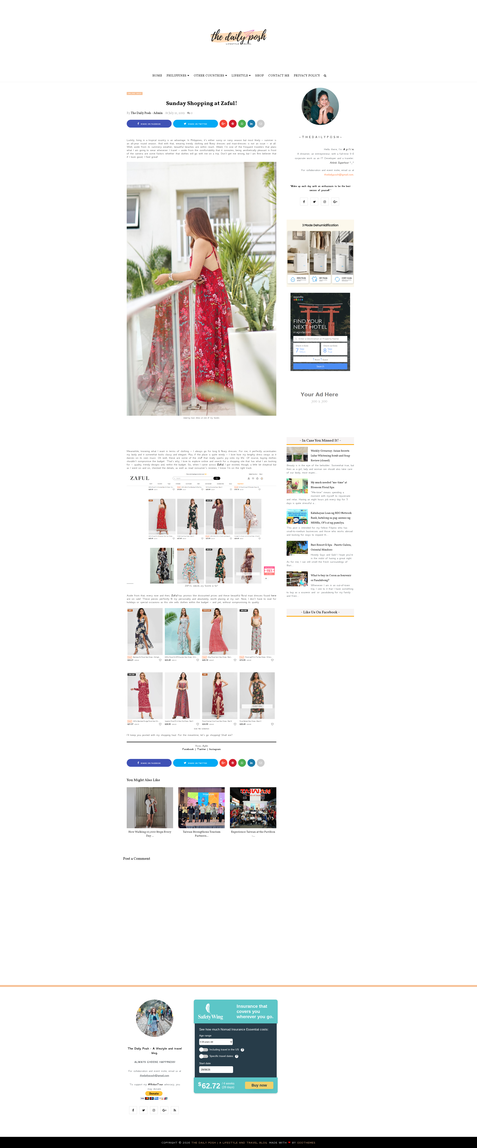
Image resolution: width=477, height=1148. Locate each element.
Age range (205, 1035)
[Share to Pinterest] (261, 124)
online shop (134, 93)
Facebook (188, 749)
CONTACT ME (278, 76)
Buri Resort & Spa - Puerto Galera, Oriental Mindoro (331, 547)
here (273, 595)
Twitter (201, 749)
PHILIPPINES (177, 76)
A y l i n (348, 149)
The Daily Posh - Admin (147, 113)
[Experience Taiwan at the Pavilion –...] (253, 807)
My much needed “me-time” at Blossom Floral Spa (329, 485)
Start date (205, 1063)
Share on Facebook (150, 124)
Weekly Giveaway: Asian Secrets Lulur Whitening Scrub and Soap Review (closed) (330, 455)
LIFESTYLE (240, 76)
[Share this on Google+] (223, 124)
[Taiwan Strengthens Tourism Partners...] (201, 807)
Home (157, 76)
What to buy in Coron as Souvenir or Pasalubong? (331, 578)
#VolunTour (155, 1084)
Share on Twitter (197, 124)
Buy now (259, 1085)
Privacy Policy (307, 76)
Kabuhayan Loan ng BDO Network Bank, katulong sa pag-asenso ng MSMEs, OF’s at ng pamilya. (331, 518)
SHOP (259, 76)
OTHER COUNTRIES (209, 76)
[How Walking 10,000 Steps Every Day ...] (150, 807)
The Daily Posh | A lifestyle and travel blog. (230, 1142)
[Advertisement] (201, 436)
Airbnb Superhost (339, 162)
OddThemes (306, 1142)
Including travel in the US (224, 1049)
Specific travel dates (221, 1056)
